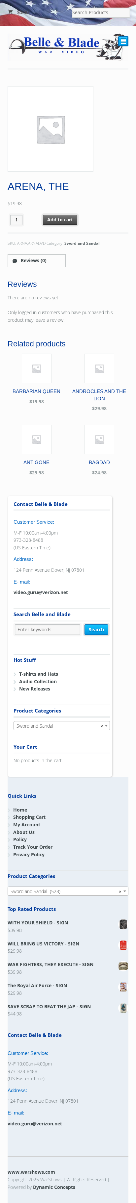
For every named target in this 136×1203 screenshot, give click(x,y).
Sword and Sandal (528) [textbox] (66, 891)
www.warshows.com (31, 1172)
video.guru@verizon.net (41, 592)
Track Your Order (32, 847)
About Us (24, 832)
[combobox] (62, 725)
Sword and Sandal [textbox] (60, 726)
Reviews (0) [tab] (33, 260)
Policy (20, 839)
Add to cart (60, 219)
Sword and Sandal (82, 243)
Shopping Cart (29, 817)
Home (20, 810)
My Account (26, 824)
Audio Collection (38, 681)
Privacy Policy (29, 854)
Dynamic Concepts (54, 1187)
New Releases (34, 689)
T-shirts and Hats (38, 674)
